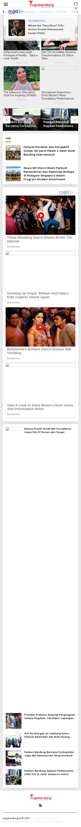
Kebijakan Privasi (44, 818)
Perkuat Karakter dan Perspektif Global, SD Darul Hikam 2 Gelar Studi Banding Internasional (49, 150)
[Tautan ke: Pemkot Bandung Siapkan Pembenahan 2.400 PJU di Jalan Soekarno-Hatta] (13, 776)
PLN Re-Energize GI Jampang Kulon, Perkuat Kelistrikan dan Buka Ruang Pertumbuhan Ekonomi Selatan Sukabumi (46, 735)
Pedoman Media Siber (16, 821)
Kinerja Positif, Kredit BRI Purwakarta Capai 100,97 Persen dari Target (59, 124)
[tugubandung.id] (41, 4)
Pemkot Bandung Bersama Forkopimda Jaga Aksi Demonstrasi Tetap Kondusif (49, 754)
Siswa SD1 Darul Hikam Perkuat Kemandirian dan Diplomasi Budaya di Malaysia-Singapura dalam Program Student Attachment (49, 173)
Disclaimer (39, 821)
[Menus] (6, 4)
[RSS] (40, 805)
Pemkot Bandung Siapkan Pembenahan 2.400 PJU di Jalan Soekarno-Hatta (21, 124)
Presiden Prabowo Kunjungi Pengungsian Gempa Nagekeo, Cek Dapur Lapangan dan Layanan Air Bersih (49, 716)
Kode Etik (55, 821)
